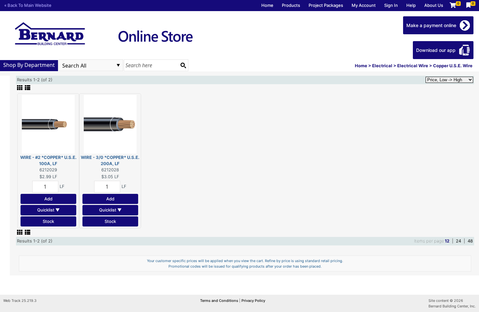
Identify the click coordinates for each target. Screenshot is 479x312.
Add (48, 198)
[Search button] (183, 65)
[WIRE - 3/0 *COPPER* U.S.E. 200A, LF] (110, 123)
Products (291, 5)
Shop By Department (29, 65)
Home (267, 5)
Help (411, 5)
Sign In (391, 5)
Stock (48, 221)
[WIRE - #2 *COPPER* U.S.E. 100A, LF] (48, 123)
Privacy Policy (253, 300)
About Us (433, 5)
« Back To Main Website (27, 5)
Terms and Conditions (219, 300)
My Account (364, 5)
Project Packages (326, 5)
